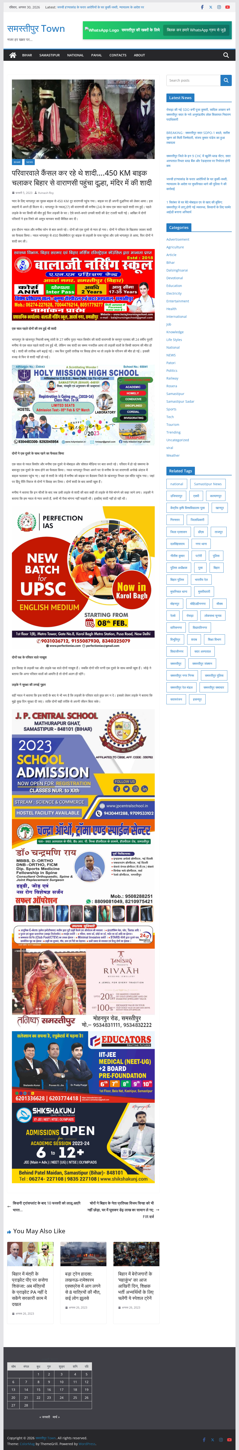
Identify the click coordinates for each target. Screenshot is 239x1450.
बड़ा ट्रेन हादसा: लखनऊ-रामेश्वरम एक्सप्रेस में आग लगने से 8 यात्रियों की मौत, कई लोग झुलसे (83, 1286)
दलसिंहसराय (177, 544)
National (75, 55)
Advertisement (177, 239)
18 (75, 1389)
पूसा (200, 567)
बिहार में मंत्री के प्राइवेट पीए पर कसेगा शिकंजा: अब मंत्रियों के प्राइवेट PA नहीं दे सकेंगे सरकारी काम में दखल (30, 1289)
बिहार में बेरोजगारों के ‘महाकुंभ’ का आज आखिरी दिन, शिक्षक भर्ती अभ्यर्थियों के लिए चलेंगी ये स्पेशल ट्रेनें (136, 1286)
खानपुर (220, 508)
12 (86, 1382)
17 (61, 1389)
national (176, 484)
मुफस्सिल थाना (178, 591)
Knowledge (175, 332)
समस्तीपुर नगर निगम (182, 675)
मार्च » (56, 1417)
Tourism (172, 424)
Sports (171, 409)
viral (169, 447)
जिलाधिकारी (197, 519)
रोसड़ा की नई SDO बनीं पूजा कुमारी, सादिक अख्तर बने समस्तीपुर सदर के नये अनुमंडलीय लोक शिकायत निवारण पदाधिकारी (198, 114)
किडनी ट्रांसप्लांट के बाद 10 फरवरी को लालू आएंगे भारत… (46, 1206)
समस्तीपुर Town (36, 28)
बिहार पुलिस (177, 579)
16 (49, 1389)
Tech (170, 417)
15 (38, 1389)
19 (86, 1389)
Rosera (171, 386)
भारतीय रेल (201, 579)
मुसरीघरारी (204, 591)
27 (13, 1405)
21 (26, 1397)
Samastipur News (208, 484)
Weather (173, 455)
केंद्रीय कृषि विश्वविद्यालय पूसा (187, 508)
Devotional (174, 278)
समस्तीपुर (175, 663)
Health (171, 309)
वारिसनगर (176, 627)
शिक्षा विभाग (214, 639)
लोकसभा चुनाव (212, 615)
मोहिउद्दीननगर (198, 603)
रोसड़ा (189, 615)
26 (86, 1397)
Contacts (118, 55)
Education (174, 285)
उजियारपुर (176, 496)
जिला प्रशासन (178, 532)
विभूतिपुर (175, 639)
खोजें (226, 80)
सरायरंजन (176, 699)
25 (75, 1397)
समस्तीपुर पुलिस (214, 675)
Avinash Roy (46, 193)
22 (38, 1397)
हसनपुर (197, 699)
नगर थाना (201, 544)
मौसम (220, 603)
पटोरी (199, 555)
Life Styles (174, 339)
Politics (171, 370)
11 (75, 1382)
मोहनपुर (174, 603)
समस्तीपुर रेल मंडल (181, 687)
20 (13, 1397)
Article (171, 255)
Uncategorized (177, 440)
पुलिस (216, 555)
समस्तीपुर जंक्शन (202, 663)
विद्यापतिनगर (200, 627)
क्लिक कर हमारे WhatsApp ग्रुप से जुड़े (196, 30)
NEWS (29, 162)
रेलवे (173, 615)
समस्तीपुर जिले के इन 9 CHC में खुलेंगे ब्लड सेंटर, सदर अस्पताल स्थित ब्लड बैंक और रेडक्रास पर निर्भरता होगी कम (198, 161)
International (176, 316)
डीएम (201, 532)
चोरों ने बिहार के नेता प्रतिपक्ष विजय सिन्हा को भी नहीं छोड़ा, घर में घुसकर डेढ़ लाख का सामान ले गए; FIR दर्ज (121, 1209)
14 (26, 1389)
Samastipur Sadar (180, 401)
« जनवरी (44, 1417)
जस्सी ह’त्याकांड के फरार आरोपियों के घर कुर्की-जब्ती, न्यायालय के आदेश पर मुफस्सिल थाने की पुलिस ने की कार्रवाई (197, 184)
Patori (171, 363)
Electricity (174, 293)
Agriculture (175, 247)
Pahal (96, 55)
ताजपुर (219, 532)
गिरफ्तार (175, 519)
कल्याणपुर (215, 496)
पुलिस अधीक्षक (178, 567)
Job (168, 324)
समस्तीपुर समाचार (214, 687)
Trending (173, 432)
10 (61, 1382)
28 (26, 1405)
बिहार (217, 567)
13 (13, 1389)
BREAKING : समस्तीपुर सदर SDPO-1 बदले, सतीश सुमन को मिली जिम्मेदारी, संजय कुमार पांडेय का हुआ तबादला (198, 137)
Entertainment (177, 301)
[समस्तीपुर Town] (12, 55)
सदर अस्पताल (202, 651)
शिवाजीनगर (176, 651)
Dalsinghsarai (177, 270)
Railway (172, 378)
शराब (194, 639)
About (139, 55)
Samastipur (49, 55)
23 (49, 1397)
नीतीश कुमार (177, 555)
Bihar (27, 55)
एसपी (196, 496)
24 (61, 1397)
